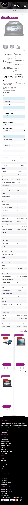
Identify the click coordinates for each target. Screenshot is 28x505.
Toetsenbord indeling (8, 122)
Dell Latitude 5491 (7, 389)
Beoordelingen (23, 158)
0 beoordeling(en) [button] (14, 82)
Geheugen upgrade (8, 96)
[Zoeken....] (21, 5)
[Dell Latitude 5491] (7, 383)
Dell (19, 83)
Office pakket (6, 143)
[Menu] (11, 5)
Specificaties (4, 158)
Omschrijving (13, 158)
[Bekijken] (25, 5)
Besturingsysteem (7, 104)
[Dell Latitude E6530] (20, 342)
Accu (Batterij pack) (8, 128)
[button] (5, 368)
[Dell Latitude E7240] (7, 342)
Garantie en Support (8, 134)
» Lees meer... (4, 432)
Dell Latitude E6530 (20, 347)
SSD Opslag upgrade (8, 113)
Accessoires (6, 149)
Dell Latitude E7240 (7, 347)
